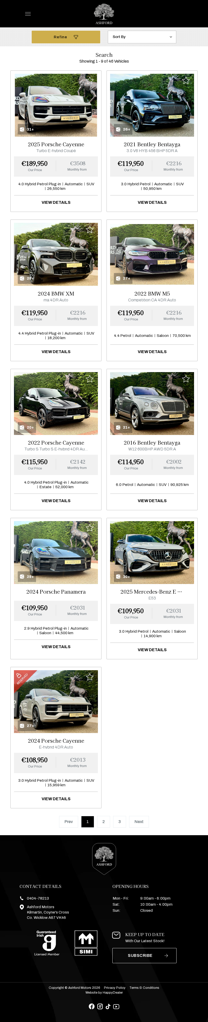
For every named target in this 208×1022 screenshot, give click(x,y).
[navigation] (28, 15)
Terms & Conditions (144, 988)
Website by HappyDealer (104, 992)
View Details (56, 202)
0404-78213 (38, 898)
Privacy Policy (115, 988)
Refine (61, 37)
